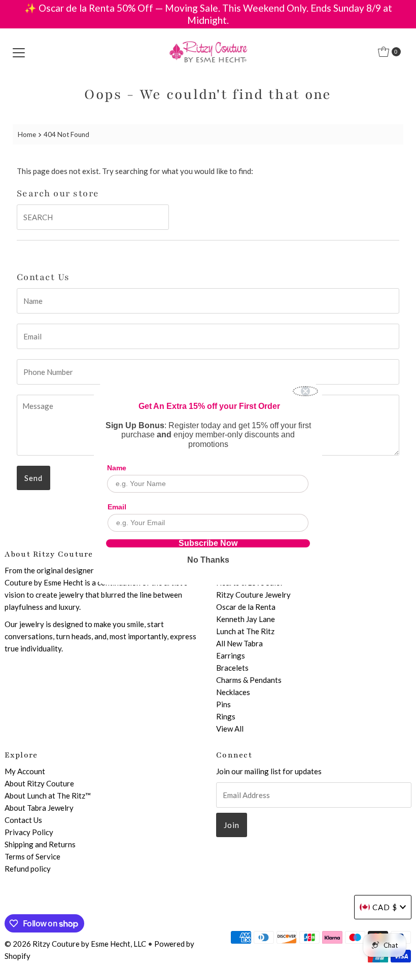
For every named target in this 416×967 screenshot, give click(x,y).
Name (116, 468)
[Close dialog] (305, 391)
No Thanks (208, 560)
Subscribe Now (208, 543)
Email (117, 507)
